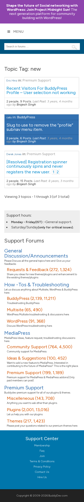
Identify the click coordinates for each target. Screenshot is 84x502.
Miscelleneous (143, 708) (31, 398)
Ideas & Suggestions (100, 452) (37, 358)
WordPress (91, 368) (26, 321)
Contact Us (42, 472)
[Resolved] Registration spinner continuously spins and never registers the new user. (36, 167)
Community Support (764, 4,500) (39, 346)
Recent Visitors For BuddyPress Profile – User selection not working (41, 90)
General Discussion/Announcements (36, 253)
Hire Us (42, 477)
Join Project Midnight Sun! (42, 7)
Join (42, 456)
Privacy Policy (42, 466)
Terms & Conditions (42, 461)
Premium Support (36, 80)
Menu (18, 31)
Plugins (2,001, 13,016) (28, 409)
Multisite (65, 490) (24, 309)
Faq (42, 450)
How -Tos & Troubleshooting (36, 284)
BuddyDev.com (58, 495)
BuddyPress (26, 117)
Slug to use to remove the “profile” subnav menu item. (39, 127)
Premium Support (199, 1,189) (35, 372)
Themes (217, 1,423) (26, 421)
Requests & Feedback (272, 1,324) (39, 269)
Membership (42, 445)
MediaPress (17, 333)
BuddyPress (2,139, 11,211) (31, 298)
